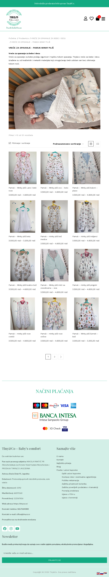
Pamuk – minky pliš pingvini (84, 285)
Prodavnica (24, 38)
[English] (98, 573)
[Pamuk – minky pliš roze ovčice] (54, 314)
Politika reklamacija (70, 480)
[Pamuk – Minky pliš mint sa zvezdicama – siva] (54, 265)
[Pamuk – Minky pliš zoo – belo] (54, 168)
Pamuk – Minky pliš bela (19, 236)
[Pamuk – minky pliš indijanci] (86, 216)
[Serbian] (105, 573)
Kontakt (60, 460)
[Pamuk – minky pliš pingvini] (86, 265)
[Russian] (102, 573)
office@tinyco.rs (23, 514)
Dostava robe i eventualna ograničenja (79, 477)
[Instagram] (11, 528)
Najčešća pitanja (63, 463)
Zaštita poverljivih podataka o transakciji (80, 487)
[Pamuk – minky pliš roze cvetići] (23, 314)
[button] (67, 144)
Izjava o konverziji (69, 498)
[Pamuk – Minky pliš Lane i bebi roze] (23, 168)
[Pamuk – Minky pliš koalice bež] (23, 265)
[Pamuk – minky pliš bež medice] (54, 216)
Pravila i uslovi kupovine (67, 470)
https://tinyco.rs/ (21, 504)
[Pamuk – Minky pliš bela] (23, 216)
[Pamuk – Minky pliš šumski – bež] (86, 314)
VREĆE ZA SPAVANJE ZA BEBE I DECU (48, 38)
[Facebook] (5, 528)
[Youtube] (17, 528)
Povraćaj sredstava (70, 491)
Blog (58, 467)
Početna (12, 38)
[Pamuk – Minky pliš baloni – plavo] (86, 168)
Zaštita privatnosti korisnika (74, 484)
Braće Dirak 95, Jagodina (19, 474)
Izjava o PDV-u (68, 494)
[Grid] (91, 143)
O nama (59, 456)
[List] (97, 143)
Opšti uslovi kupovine (71, 473)
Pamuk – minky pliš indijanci (84, 236)
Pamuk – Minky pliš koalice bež (23, 285)
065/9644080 (23, 509)
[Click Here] (103, 19)
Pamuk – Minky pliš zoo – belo (54, 188)
